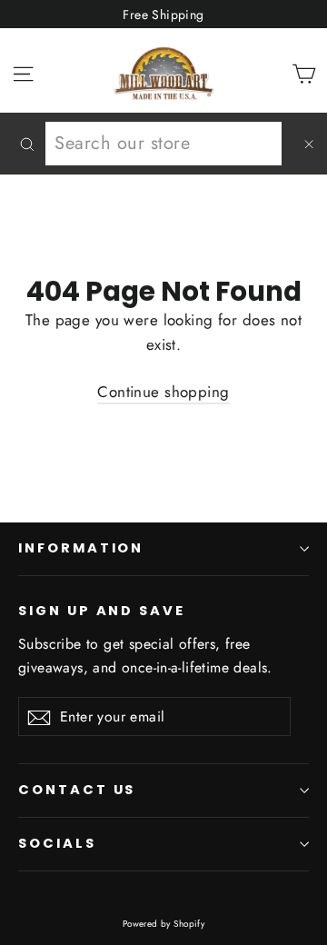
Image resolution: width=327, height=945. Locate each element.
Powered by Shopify (164, 923)
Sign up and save (101, 611)
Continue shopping (163, 392)
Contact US (76, 790)
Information (81, 548)
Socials (57, 843)
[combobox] (163, 143)
